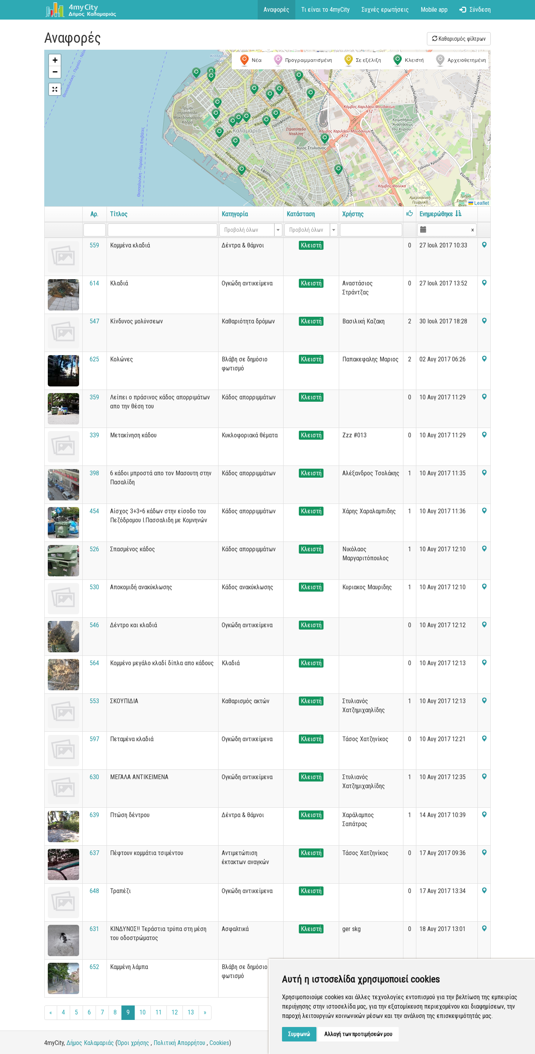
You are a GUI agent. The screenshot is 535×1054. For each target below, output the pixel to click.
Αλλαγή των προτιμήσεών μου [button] (358, 1034)
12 (175, 1012)
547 (94, 321)
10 (142, 1012)
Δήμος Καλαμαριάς (90, 1043)
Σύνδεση (480, 9)
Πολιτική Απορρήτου (179, 1043)
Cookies (219, 1043)
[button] (235, 142)
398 (94, 473)
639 (94, 815)
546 (94, 625)
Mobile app (434, 9)
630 (94, 777)
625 (94, 359)
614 (94, 283)
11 (158, 1012)
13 (191, 1012)
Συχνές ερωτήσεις (385, 9)
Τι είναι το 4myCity (325, 9)
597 (94, 739)
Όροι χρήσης (133, 1043)
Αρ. (94, 214)
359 (94, 397)
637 (94, 853)
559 (94, 245)
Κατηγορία (235, 214)
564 (94, 663)
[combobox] (250, 229)
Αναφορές (276, 9)
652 (94, 967)
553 (94, 701)
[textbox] (248, 230)
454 (94, 511)
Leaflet (481, 202)
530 (94, 587)
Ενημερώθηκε (436, 214)
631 (94, 929)
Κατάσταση (301, 214)
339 (94, 435)
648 (94, 891)
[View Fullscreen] (55, 89)
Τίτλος (119, 214)
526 (94, 549)
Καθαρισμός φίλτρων (461, 39)
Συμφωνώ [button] (299, 1034)
